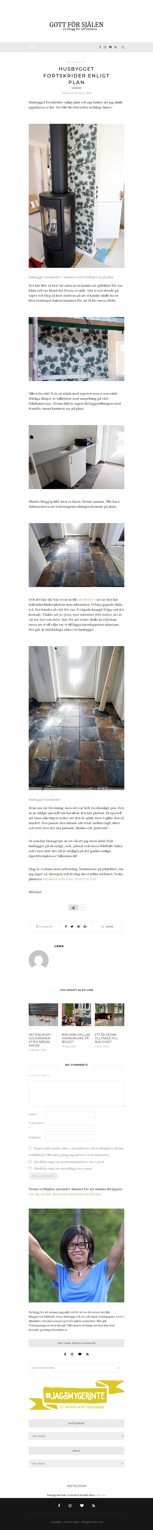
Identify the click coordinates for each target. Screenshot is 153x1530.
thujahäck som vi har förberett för (69, 879)
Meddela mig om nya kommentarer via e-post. (69, 1162)
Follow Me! (100, 1495)
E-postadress (36, 1125)
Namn (33, 1114)
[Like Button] (73, 908)
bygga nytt (76, 62)
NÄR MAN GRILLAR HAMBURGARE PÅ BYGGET (76, 1038)
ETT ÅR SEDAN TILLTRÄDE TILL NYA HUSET (106, 1038)
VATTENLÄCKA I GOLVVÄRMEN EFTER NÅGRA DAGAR (40, 1040)
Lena (109, 926)
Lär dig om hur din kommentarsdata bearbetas (65, 1194)
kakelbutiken (86, 599)
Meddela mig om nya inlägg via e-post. (63, 1168)
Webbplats (35, 1137)
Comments (44, 926)
